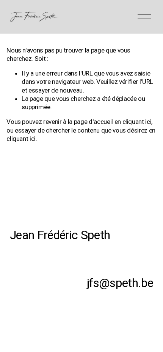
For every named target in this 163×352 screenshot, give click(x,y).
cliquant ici (137, 121)
